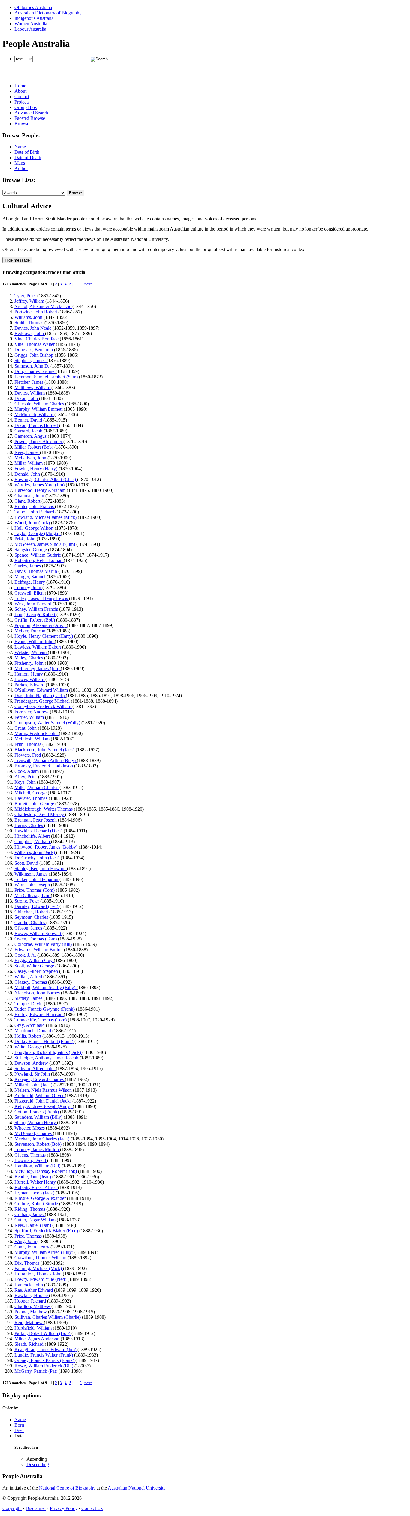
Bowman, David (30, 1160)
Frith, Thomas (28, 744)
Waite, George (28, 1046)
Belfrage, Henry (30, 582)
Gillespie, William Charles (39, 403)
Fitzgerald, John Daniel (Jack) (43, 1100)
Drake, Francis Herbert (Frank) (44, 1041)
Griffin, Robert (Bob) (35, 619)
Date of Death (27, 157)
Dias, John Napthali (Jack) (40, 695)
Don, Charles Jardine (35, 371)
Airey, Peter (26, 776)
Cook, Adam (27, 771)
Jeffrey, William (29, 301)
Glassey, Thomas (31, 982)
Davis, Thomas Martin (36, 571)
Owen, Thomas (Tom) (36, 938)
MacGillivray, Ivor (32, 895)
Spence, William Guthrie (38, 555)
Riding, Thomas (30, 1209)
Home (20, 85)
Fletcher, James (29, 382)
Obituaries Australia (33, 7)
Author (21, 168)
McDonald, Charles (33, 1133)
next (88, 284)
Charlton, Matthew (32, 1306)
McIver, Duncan (30, 630)
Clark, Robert (27, 501)
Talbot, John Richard (34, 511)
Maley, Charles (29, 657)
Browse (21, 123)
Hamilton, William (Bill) (38, 1165)
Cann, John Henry (32, 1246)
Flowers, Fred (28, 755)
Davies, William (30, 392)
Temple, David (29, 1003)
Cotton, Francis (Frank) (37, 1111)
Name (20, 146)
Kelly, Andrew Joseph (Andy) (43, 1106)
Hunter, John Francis (34, 506)
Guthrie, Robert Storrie (36, 1203)
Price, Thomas (28, 1236)
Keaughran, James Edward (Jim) (45, 1349)
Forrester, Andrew (32, 711)
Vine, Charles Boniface (37, 338)
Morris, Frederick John (36, 733)
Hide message (17, 260)
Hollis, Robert (28, 1036)
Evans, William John (34, 641)
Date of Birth (26, 152)
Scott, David (26, 863)
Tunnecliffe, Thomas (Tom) (41, 1019)
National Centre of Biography (67, 1487)
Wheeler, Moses (30, 1127)
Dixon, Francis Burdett (36, 425)
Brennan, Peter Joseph (36, 819)
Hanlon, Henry (29, 673)
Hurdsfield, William (33, 1327)
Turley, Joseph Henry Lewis (41, 598)
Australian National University (137, 1487)
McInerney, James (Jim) (37, 668)
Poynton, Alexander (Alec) (40, 625)
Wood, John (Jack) (32, 522)
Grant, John (26, 728)
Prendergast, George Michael (42, 701)
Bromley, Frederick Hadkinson (44, 765)
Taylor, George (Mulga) (37, 533)
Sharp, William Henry (35, 1122)
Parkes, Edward (30, 684)
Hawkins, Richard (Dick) (39, 830)
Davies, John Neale (33, 328)
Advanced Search (31, 112)
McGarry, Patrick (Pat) (36, 1371)
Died (19, 1430)
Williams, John (29, 317)
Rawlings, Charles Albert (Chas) (45, 479)
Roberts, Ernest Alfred (36, 1187)
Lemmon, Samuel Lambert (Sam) (46, 376)
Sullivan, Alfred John (35, 1068)
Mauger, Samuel (30, 576)
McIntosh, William (32, 738)
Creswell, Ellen (29, 592)
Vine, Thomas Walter (35, 344)
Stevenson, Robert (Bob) (38, 1144)
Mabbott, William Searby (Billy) (45, 987)
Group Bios (25, 107)
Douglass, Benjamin (34, 349)
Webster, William (31, 652)
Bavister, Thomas (31, 798)
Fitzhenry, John (29, 663)
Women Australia (30, 23)
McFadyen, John (30, 457)
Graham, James (29, 1214)
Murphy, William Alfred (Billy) (44, 1252)
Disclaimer (36, 1508)
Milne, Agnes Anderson (37, 1338)
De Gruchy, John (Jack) (37, 857)
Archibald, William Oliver (39, 1095)
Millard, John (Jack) (33, 1084)
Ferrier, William (29, 717)
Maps (19, 162)
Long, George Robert (35, 614)
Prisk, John (25, 538)
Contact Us (92, 1508)
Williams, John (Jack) (35, 852)
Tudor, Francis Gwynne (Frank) (45, 1009)
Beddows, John (29, 333)
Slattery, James (29, 998)
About (20, 91)
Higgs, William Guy (34, 960)
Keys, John (25, 782)
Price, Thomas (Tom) (35, 890)
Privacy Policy (63, 1508)
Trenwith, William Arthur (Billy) (45, 760)
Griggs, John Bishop (34, 355)
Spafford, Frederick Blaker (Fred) (46, 1230)
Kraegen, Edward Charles (39, 1079)
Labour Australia (30, 29)
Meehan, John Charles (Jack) (42, 1138)
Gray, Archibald (30, 1025)
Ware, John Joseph (32, 884)
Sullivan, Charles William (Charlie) (48, 1317)
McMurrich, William (34, 414)
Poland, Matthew (31, 1311)
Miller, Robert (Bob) (34, 446)
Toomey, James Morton (37, 1149)
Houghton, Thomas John (38, 1273)
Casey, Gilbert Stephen (36, 971)
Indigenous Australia (33, 18)
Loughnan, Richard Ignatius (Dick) (48, 1052)
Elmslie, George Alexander (40, 1198)
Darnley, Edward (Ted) (36, 906)
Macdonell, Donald (33, 1030)
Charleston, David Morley (39, 814)
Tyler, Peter (25, 295)
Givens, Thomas (30, 1154)
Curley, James (28, 565)
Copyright (12, 1508)
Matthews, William (32, 387)
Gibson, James (28, 927)
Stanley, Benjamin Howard (40, 868)
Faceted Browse (29, 118)
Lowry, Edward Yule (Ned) (41, 1279)
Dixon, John (26, 398)
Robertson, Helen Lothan (39, 560)
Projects (21, 101)
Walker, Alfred (28, 976)
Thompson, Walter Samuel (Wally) (47, 722)
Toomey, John (28, 587)
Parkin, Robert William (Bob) (42, 1333)
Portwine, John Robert (36, 311)
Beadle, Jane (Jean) (33, 1176)
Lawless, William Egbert (38, 646)
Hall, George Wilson (34, 528)
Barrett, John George (34, 803)
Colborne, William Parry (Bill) (43, 944)
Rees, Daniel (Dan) (33, 1225)
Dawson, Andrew (31, 1063)
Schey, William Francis (36, 609)
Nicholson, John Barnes (37, 992)
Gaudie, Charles (30, 922)
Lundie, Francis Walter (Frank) (44, 1354)
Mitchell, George (31, 792)
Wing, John (25, 1241)
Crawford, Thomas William (41, 1257)
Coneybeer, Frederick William (43, 706)
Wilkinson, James (31, 873)
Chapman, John (29, 495)
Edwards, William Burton (39, 949)
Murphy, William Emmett (39, 409)
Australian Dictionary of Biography (48, 12)
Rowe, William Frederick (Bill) (44, 1365)
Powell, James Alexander (38, 441)
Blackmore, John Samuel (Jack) (45, 749)
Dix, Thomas (27, 1263)
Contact (21, 96)
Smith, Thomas (29, 322)
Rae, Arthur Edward (34, 1290)
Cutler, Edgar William (35, 1219)
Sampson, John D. (32, 365)
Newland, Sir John (32, 1073)
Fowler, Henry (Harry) (36, 468)
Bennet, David (28, 419)
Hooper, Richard (30, 1300)
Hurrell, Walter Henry (35, 1182)
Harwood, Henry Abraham (40, 490)
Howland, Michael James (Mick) (46, 517)
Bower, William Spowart (38, 933)
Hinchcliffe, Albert (32, 836)
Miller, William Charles (36, 787)
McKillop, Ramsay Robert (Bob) (46, 1171)
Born (19, 1424)
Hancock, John (29, 1284)
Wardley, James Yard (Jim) (40, 484)
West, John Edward (33, 603)
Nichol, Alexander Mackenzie (43, 306)
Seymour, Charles (31, 917)
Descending (37, 1464)
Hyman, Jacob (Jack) (35, 1192)
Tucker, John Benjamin (36, 879)
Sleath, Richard (29, 1344)
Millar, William (29, 463)
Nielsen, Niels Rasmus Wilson (43, 1090)
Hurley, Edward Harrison (39, 1014)
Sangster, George (31, 549)
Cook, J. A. (25, 955)
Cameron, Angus (31, 436)
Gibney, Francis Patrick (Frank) (44, 1360)
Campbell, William (32, 841)
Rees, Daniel (27, 452)
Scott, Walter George (34, 965)
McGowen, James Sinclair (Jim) (45, 544)
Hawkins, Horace (31, 1295)
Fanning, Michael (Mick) (38, 1268)
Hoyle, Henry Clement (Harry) (44, 636)
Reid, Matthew (29, 1322)
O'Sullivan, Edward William (41, 690)
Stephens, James (30, 360)
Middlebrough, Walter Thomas (44, 809)
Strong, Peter (27, 900)
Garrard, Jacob (29, 430)
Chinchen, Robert (31, 911)
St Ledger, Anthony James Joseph (47, 1057)
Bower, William (29, 679)
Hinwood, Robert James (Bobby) (46, 846)
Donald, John (27, 474)
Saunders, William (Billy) (39, 1117)
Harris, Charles (29, 825)
